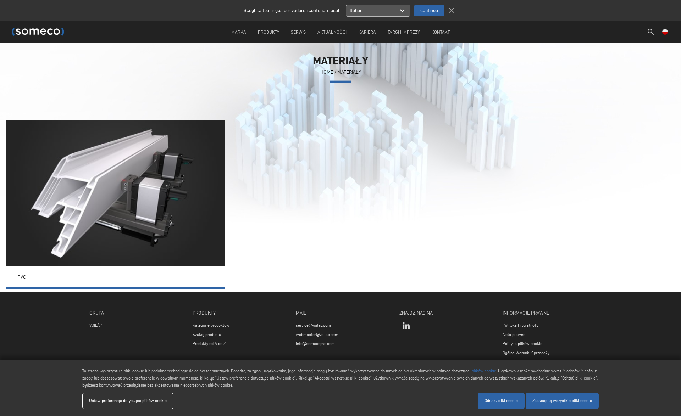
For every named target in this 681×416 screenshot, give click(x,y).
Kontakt (440, 31)
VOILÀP (95, 325)
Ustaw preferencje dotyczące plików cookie (128, 400)
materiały (349, 72)
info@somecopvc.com (315, 343)
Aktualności (332, 31)
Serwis (298, 31)
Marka (238, 31)
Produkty (268, 31)
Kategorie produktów (211, 325)
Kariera (367, 31)
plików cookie (484, 371)
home (326, 72)
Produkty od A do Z (209, 343)
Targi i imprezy (404, 31)
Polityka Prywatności (521, 325)
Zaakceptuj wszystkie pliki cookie (562, 400)
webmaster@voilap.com (317, 334)
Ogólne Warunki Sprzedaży (526, 352)
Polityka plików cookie (522, 343)
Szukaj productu (207, 334)
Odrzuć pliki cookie (501, 400)
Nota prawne (514, 334)
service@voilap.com (313, 325)
